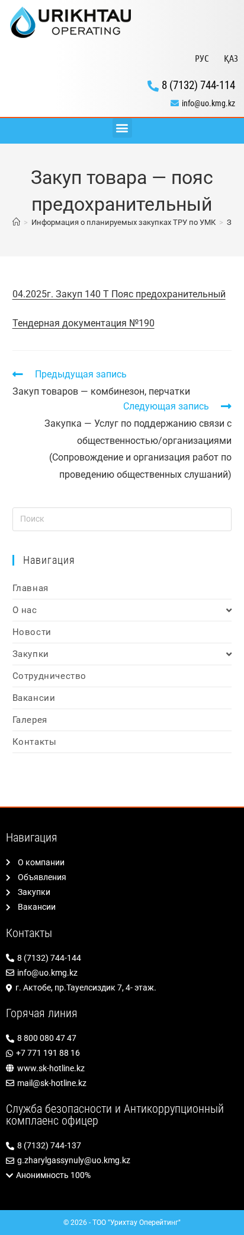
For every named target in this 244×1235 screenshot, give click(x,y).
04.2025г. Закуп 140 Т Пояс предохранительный (119, 294)
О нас (24, 610)
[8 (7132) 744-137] (122, 1145)
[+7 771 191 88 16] (122, 1053)
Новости (32, 632)
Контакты (34, 741)
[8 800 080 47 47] (122, 1038)
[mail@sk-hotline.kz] (122, 1083)
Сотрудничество (49, 676)
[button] (122, 128)
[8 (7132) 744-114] (122, 85)
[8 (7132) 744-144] (122, 958)
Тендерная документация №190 (83, 323)
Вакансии (34, 698)
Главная (30, 588)
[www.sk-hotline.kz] (122, 1068)
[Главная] (16, 222)
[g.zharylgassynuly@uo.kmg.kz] (122, 1160)
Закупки (30, 654)
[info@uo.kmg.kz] (122, 103)
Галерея (29, 720)
